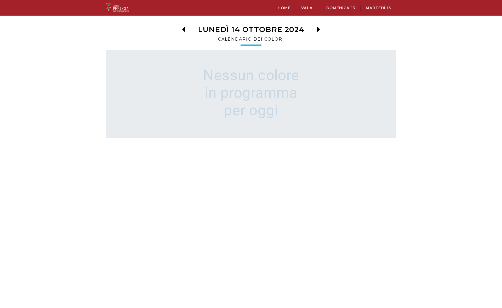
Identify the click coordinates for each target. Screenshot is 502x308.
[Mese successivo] (318, 30)
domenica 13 (340, 8)
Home (284, 8)
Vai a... (308, 8)
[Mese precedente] (183, 30)
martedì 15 (378, 8)
